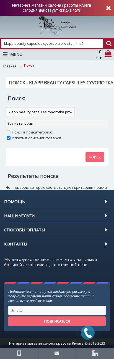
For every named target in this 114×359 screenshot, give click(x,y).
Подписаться (57, 321)
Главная (9, 66)
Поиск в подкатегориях (32, 132)
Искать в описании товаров (36, 137)
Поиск (29, 65)
